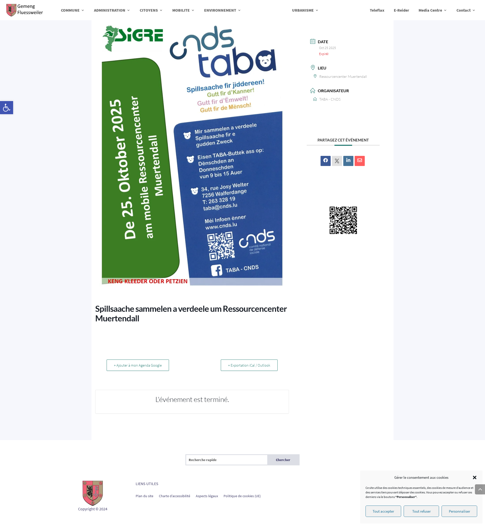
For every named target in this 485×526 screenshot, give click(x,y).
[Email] (360, 161)
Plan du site (144, 496)
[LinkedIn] (348, 161)
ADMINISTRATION (109, 10)
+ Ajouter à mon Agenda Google (138, 365)
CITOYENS (149, 10)
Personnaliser (459, 511)
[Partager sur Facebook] (326, 161)
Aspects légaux (207, 496)
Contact (463, 10)
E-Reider (401, 10)
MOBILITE (181, 10)
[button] (6, 107)
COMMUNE (70, 10)
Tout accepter (383, 511)
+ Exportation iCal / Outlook (249, 365)
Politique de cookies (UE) (242, 496)
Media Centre (430, 10)
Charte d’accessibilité (174, 496)
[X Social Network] (337, 161)
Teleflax (377, 10)
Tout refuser (421, 511)
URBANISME (303, 10)
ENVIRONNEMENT (220, 10)
